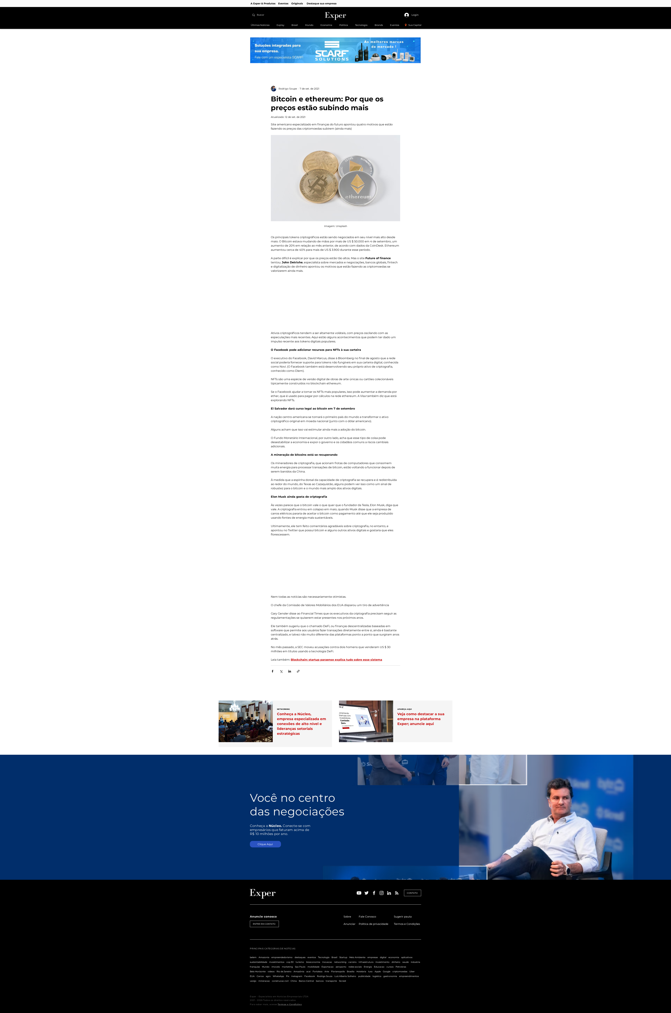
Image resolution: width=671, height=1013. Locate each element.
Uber (412, 971)
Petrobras (401, 966)
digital (383, 957)
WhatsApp (278, 976)
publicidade (364, 976)
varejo (253, 981)
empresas (372, 957)
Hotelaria (361, 971)
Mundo (265, 966)
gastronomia (390, 976)
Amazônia (299, 971)
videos (271, 971)
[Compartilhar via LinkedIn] (289, 671)
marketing (287, 966)
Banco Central (306, 981)
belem (253, 957)
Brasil (334, 957)
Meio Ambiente (357, 957)
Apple (378, 971)
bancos (320, 981)
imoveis (276, 966)
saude (405, 962)
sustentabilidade (258, 962)
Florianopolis (338, 971)
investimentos (276, 962)
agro (268, 976)
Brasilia (350, 971)
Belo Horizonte (258, 971)
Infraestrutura (366, 962)
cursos (390, 966)
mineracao (264, 981)
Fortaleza (317, 971)
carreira (352, 962)
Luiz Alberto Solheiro (345, 976)
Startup (343, 957)
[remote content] (335, 302)
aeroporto (341, 966)
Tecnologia (323, 957)
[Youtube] (359, 893)
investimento (382, 962)
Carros (260, 976)
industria (415, 962)
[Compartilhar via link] (298, 671)
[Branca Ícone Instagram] (381, 893)
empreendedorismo (282, 957)
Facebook (309, 976)
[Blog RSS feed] (396, 893)
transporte (331, 981)
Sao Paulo (300, 966)
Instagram (296, 976)
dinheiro (396, 962)
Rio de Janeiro (284, 971)
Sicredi (342, 981)
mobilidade (313, 966)
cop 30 (290, 962)
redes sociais (355, 966)
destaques (300, 957)
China (294, 981)
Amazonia (264, 957)
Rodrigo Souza (324, 976)
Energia (368, 966)
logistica (377, 976)
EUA (252, 976)
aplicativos (406, 957)
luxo (370, 971)
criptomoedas (399, 971)
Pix (287, 976)
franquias (255, 966)
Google (386, 971)
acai (308, 971)
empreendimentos (409, 976)
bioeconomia (313, 962)
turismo (300, 962)
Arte (326, 971)
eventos (312, 957)
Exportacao (328, 966)
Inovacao (327, 962)
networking (340, 962)
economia (393, 957)
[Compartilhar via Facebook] (272, 671)
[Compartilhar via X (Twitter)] (281, 671)
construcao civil (280, 981)
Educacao (379, 966)
